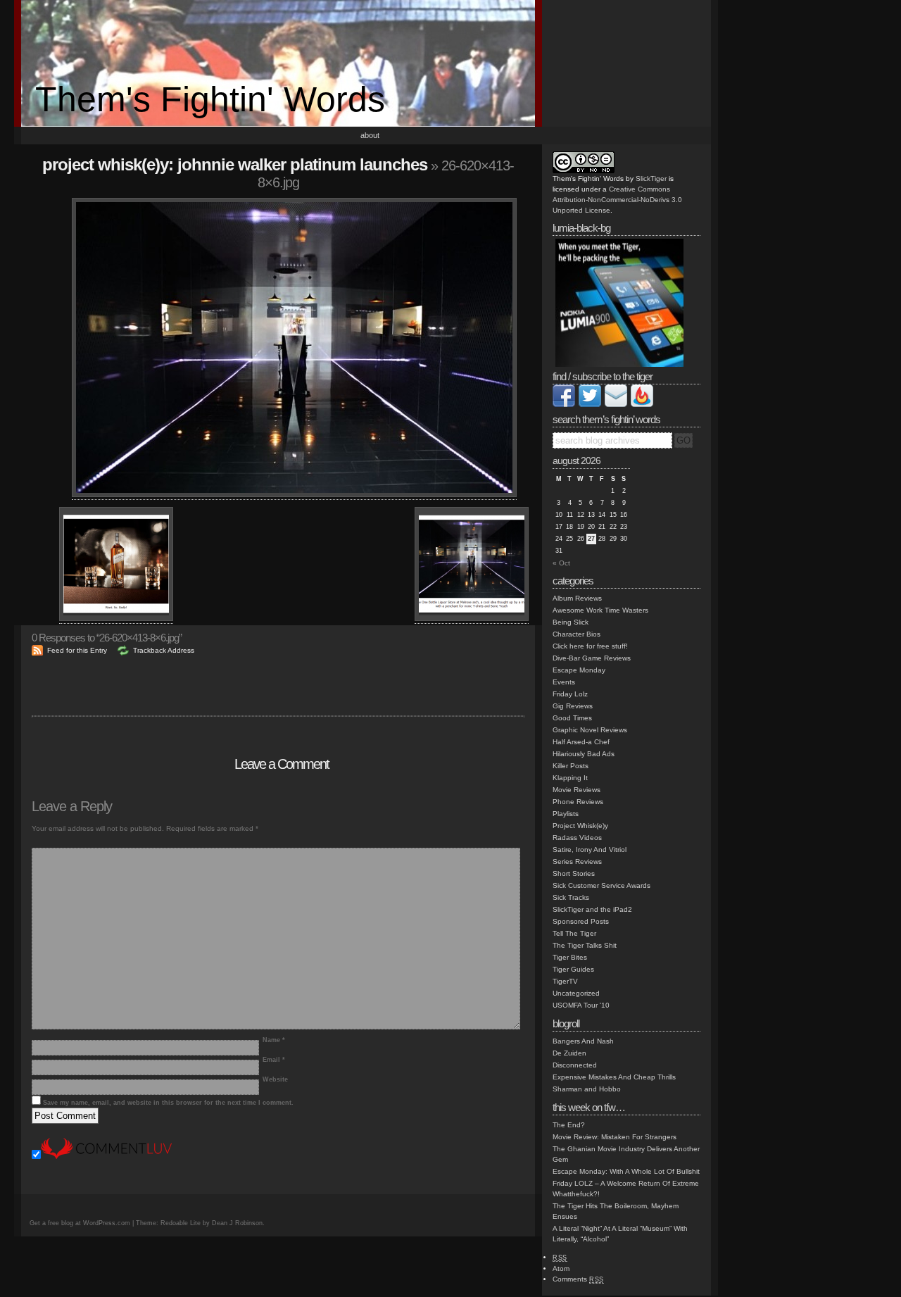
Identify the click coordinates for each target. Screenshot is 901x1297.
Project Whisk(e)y (580, 825)
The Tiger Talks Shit (585, 945)
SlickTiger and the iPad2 (592, 909)
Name (274, 1040)
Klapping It (570, 778)
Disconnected (575, 1065)
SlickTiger (651, 178)
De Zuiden (569, 1053)
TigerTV (565, 981)
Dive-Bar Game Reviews (592, 658)
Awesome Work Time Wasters (600, 610)
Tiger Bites (570, 957)
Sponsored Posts (581, 921)
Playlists (566, 813)
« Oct (561, 563)
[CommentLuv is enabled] (106, 1156)
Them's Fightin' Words (210, 99)
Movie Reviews (576, 790)
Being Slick (570, 622)
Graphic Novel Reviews (590, 730)
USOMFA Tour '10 (581, 1005)
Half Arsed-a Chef (581, 742)
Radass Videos (577, 837)
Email (274, 1059)
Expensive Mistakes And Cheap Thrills (614, 1077)
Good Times (572, 718)
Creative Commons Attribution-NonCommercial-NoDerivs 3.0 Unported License (617, 199)
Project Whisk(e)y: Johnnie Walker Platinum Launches (234, 164)
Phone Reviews (578, 802)
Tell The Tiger (574, 933)
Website (275, 1079)
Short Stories (574, 873)
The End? (569, 1125)
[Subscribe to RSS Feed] (642, 404)
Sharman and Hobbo (587, 1089)
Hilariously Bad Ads (584, 754)
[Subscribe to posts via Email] (616, 404)
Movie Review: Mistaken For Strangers (614, 1137)
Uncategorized (576, 993)
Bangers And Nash (583, 1041)
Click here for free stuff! (590, 646)
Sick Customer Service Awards (601, 885)
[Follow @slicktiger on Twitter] (590, 404)
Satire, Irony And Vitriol (589, 849)
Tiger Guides (573, 969)
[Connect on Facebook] (564, 404)
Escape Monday (579, 670)
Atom (561, 1268)
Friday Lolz (570, 694)
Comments (578, 1279)
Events (564, 682)
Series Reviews (577, 861)
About (369, 135)
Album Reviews (577, 598)
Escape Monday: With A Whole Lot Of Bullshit (626, 1171)
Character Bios (576, 634)
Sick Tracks (571, 897)
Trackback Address (163, 650)
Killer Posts (570, 766)
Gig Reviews (573, 706)
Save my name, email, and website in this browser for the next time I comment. (168, 1102)
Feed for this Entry (77, 650)
